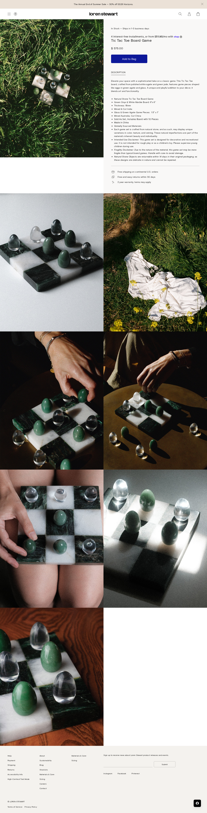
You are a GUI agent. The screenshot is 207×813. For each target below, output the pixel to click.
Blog (41, 765)
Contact (43, 788)
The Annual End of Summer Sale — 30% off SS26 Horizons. (103, 4)
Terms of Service (15, 807)
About (42, 756)
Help (10, 756)
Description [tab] (118, 72)
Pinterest (136, 773)
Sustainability (46, 760)
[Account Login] (189, 14)
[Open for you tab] (197, 803)
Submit (165, 764)
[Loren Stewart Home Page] (103, 13)
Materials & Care (47, 774)
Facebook (122, 773)
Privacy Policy (31, 807)
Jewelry (12, 28)
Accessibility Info (15, 774)
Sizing (42, 779)
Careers (43, 784)
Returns (11, 770)
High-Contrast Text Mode (18, 779)
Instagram (108, 773)
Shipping (11, 765)
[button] (202, 4)
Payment (11, 760)
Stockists (44, 770)
